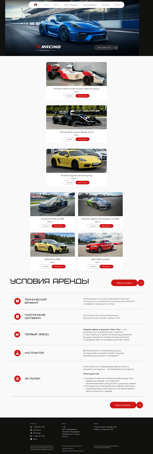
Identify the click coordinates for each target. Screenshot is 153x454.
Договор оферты (67, 448)
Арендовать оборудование (71, 431)
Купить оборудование (69, 429)
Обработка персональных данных (73, 450)
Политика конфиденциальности (72, 446)
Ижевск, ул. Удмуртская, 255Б (103, 429)
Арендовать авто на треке (70, 434)
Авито (35, 439)
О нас (64, 427)
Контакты (65, 436)
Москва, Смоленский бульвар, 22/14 (105, 427)
